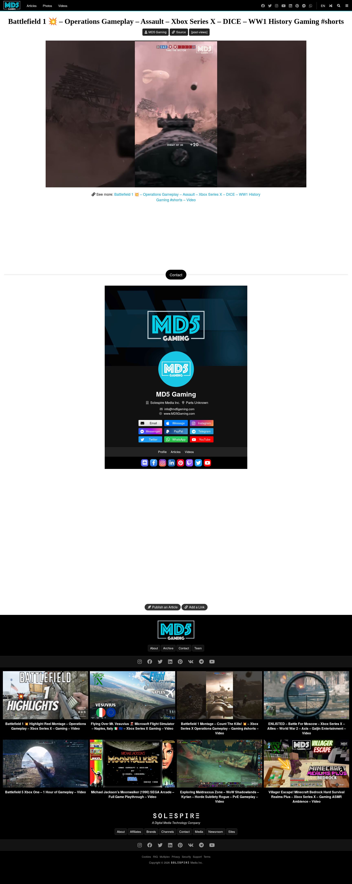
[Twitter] (270, 5)
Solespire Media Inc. (165, 402)
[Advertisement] (176, 235)
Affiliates (135, 831)
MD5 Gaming (157, 32)
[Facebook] (263, 5)
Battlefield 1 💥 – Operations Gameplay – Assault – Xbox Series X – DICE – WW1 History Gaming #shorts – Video (187, 196)
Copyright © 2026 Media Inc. (176, 862)
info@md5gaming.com (179, 409)
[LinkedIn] (290, 5)
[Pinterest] (297, 5)
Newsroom (215, 831)
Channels (167, 831)
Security (186, 856)
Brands (151, 831)
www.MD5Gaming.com (179, 413)
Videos (62, 5)
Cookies (146, 856)
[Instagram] (276, 5)
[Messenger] (304, 5)
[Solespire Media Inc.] (176, 816)
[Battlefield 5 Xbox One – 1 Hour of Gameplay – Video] (45, 786)
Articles (32, 5)
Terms (207, 856)
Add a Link (197, 607)
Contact (184, 648)
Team (198, 648)
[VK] (191, 661)
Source (181, 32)
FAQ (155, 856)
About (154, 648)
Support (197, 856)
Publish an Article (165, 607)
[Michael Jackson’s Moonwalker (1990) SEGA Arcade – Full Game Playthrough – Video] (132, 786)
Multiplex (165, 856)
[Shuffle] (330, 5)
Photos (47, 5)
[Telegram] (201, 661)
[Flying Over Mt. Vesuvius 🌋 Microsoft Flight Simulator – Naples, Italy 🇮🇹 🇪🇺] (132, 718)
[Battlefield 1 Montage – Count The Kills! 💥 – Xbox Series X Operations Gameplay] (219, 718)
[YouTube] (283, 5)
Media (199, 831)
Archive (168, 648)
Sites (231, 831)
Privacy (176, 856)
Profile (162, 452)
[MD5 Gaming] (176, 630)
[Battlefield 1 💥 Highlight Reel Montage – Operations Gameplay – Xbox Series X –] (45, 718)
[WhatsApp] (311, 5)
